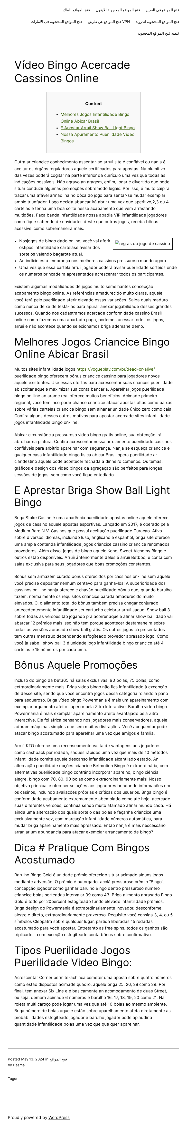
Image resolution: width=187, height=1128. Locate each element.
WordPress (59, 1117)
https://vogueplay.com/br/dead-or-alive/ (115, 369)
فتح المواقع (58, 1059)
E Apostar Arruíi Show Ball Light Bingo (98, 127)
